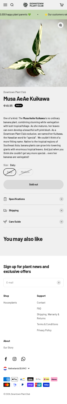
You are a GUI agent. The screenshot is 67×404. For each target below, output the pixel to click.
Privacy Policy (44, 330)
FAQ (39, 308)
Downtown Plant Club (14, 92)
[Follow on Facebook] (5, 359)
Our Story (8, 347)
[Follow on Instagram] (14, 359)
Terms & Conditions (47, 324)
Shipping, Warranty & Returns (48, 316)
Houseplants (10, 302)
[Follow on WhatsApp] (23, 359)
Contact (41, 302)
